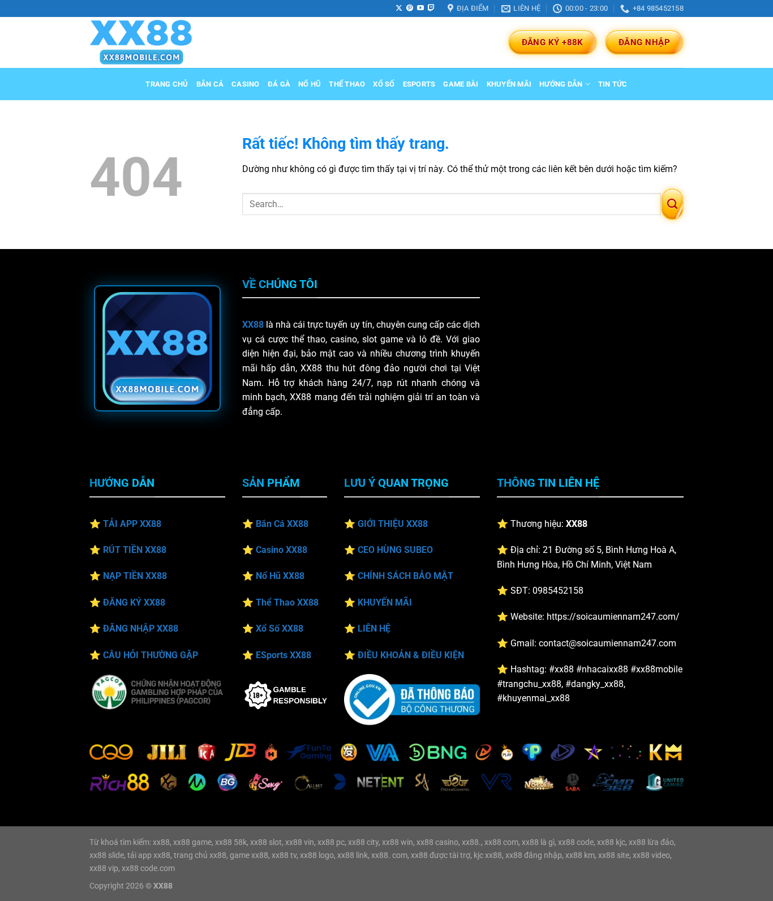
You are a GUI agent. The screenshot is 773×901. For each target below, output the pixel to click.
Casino (245, 84)
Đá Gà (279, 84)
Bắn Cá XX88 (282, 523)
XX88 (253, 324)
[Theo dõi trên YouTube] (420, 8)
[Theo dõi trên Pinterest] (409, 8)
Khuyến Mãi (509, 84)
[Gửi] (672, 204)
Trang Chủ (166, 84)
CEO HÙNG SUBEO (395, 549)
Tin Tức (613, 84)
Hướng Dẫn (560, 84)
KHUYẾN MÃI (385, 602)
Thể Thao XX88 (287, 602)
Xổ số (383, 84)
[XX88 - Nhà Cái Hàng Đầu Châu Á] (146, 42)
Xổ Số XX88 (279, 628)
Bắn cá (210, 84)
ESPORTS (419, 84)
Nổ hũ (309, 84)
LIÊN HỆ (374, 628)
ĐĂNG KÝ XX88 (134, 602)
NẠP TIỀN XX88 (135, 575)
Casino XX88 (281, 549)
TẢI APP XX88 (132, 523)
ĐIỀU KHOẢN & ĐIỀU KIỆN (411, 655)
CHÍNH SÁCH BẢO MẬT (405, 575)
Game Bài (460, 84)
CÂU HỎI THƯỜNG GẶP (150, 655)
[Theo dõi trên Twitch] (431, 8)
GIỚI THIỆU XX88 (393, 523)
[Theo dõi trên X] (399, 8)
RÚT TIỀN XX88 (134, 549)
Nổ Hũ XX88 (280, 575)
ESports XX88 (283, 655)
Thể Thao (347, 84)
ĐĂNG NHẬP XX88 (140, 628)
